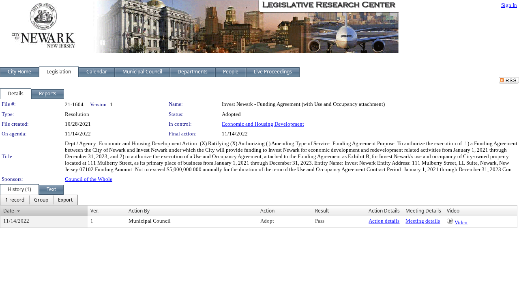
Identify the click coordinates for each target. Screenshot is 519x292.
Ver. (94, 210)
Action (267, 210)
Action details (384, 221)
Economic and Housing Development (263, 124)
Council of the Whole (88, 179)
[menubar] (39, 200)
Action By (139, 210)
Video (461, 222)
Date (8, 210)
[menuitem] (14, 200)
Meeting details (422, 221)
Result (322, 210)
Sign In (509, 5)
